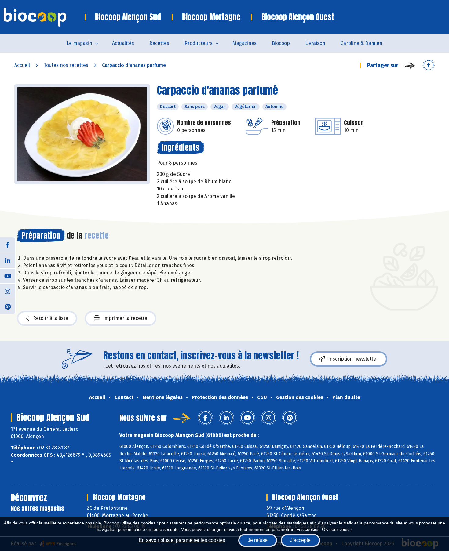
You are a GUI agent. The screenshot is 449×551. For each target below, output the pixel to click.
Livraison (315, 43)
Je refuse (258, 540)
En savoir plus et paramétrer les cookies (182, 540)
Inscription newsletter (353, 359)
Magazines (244, 43)
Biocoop (281, 43)
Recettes (159, 43)
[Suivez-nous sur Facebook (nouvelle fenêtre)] (7, 245)
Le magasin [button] (79, 43)
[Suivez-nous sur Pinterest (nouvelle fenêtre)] (7, 306)
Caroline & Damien (361, 43)
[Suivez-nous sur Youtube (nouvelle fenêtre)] (7, 275)
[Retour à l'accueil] (44, 17)
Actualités (123, 43)
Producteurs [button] (198, 43)
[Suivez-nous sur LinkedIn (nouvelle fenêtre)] (7, 260)
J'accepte (300, 540)
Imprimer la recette (125, 318)
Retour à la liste (50, 318)
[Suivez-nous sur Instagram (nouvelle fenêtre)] (7, 291)
